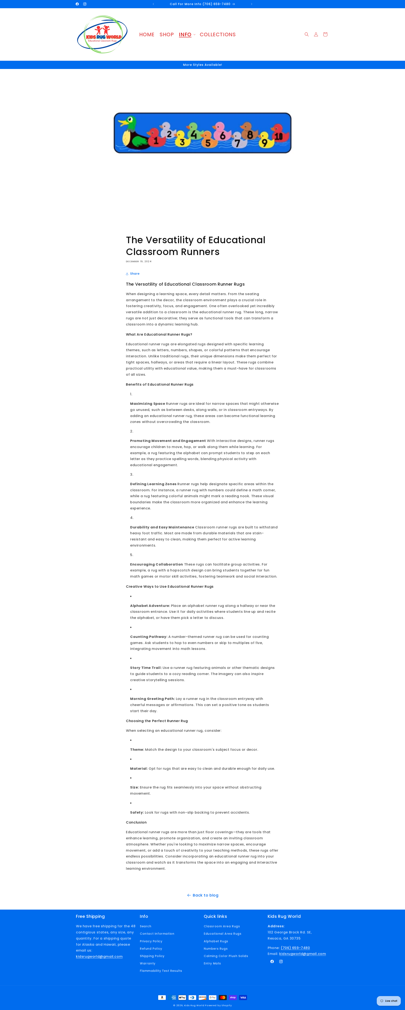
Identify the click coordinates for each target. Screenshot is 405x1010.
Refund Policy (151, 949)
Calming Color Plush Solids (226, 956)
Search (145, 926)
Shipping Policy (152, 956)
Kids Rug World (194, 1005)
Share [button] (135, 273)
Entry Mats (212, 963)
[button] (186, 34)
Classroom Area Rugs (222, 926)
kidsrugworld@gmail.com (99, 956)
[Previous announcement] (153, 4)
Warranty (147, 963)
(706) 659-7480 (295, 947)
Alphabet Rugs (216, 941)
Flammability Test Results (161, 971)
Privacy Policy (151, 941)
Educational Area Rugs (223, 934)
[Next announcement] (251, 4)
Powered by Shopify (218, 1005)
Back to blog (205, 895)
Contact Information (157, 934)
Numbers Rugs (216, 949)
